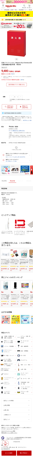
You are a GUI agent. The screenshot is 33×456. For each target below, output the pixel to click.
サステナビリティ (22, 447)
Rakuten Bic (11, 6)
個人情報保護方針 (5, 449)
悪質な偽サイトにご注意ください (9, 432)
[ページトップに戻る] (30, 450)
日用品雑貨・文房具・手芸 (10, 9)
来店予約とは (26, 120)
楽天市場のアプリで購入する (17, 84)
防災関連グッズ (22, 9)
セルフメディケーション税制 (8, 431)
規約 (31, 120)
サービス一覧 (4, 447)
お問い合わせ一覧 (13, 447)
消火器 (30, 9)
